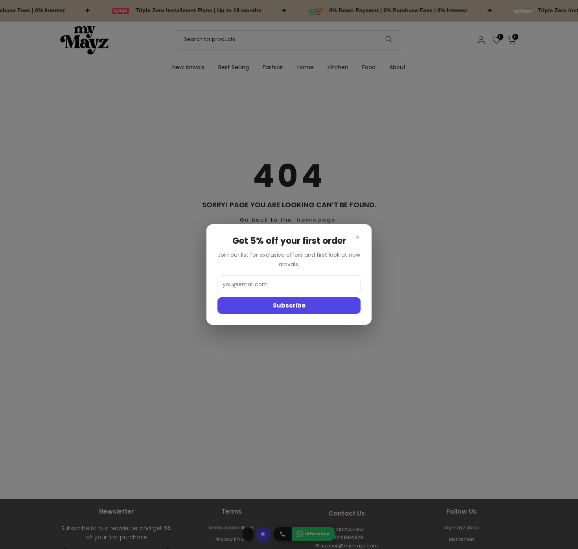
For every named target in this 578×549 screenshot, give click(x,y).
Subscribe (289, 305)
